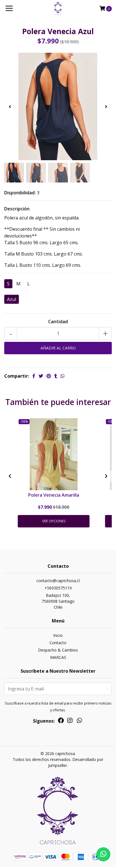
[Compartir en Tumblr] (55, 376)
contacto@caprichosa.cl (58, 580)
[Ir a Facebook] (61, 721)
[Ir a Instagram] (69, 721)
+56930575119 (58, 588)
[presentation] (9, 106)
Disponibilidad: (20, 193)
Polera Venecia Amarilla (53, 495)
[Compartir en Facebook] (33, 376)
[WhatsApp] (79, 721)
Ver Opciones (53, 521)
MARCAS (58, 657)
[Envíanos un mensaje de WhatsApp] (103, 854)
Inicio (58, 635)
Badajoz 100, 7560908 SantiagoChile (58, 601)
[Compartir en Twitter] (41, 376)
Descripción (17, 209)
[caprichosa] (58, 8)
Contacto (58, 642)
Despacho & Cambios (58, 650)
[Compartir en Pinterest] (48, 376)
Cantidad (58, 321)
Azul (11, 299)
